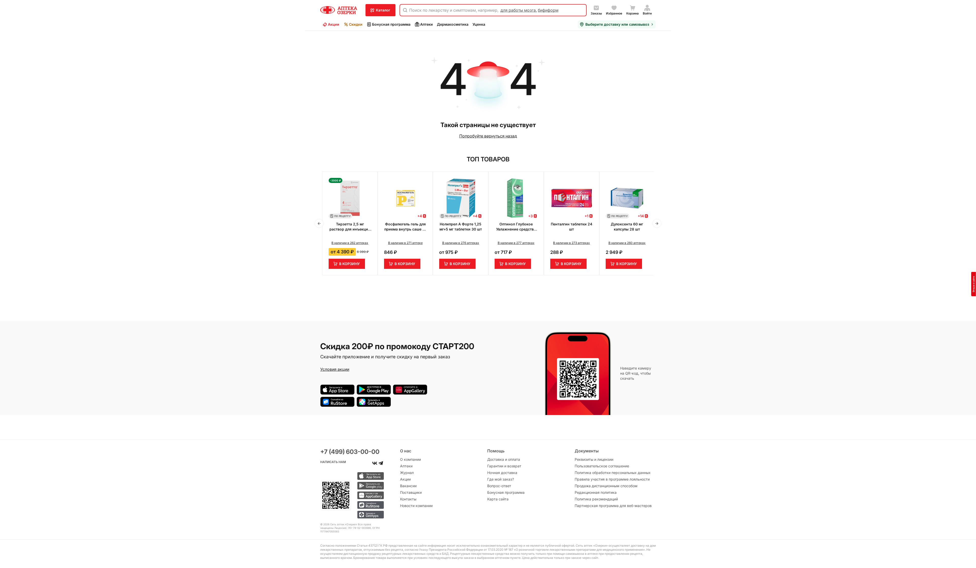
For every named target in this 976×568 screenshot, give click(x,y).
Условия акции (334, 369)
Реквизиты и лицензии (594, 459)
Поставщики (411, 492)
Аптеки (426, 24)
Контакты (408, 499)
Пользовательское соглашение (602, 466)
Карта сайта (498, 499)
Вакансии (408, 486)
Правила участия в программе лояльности (612, 479)
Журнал (407, 472)
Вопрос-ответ (499, 486)
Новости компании (416, 505)
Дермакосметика (452, 24)
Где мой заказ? (500, 479)
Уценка (478, 24)
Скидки (355, 24)
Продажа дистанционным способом (606, 486)
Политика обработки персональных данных (613, 472)
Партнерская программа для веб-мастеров (613, 505)
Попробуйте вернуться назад (488, 136)
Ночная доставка (502, 472)
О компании (410, 459)
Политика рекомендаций (596, 499)
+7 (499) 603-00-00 (349, 451)
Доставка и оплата (503, 459)
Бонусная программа (391, 24)
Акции (333, 24)
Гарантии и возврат (504, 466)
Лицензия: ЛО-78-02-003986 (352, 527)
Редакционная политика (596, 492)
